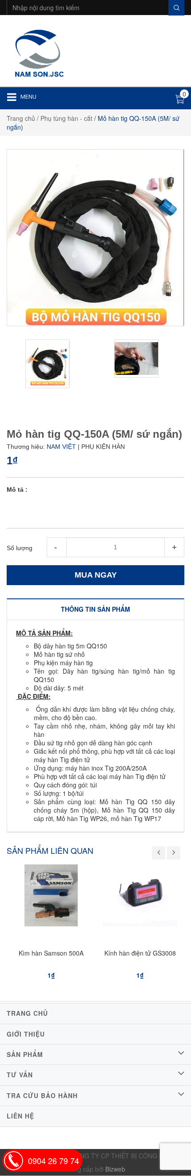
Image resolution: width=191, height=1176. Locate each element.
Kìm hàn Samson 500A (51, 953)
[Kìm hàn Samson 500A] (51, 897)
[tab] (95, 609)
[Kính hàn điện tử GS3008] (140, 897)
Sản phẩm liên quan (50, 850)
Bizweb (115, 1168)
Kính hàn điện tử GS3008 (140, 953)
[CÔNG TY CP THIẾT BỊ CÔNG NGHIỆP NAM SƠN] (38, 51)
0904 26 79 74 (53, 1160)
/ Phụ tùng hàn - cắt (64, 118)
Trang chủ (21, 118)
